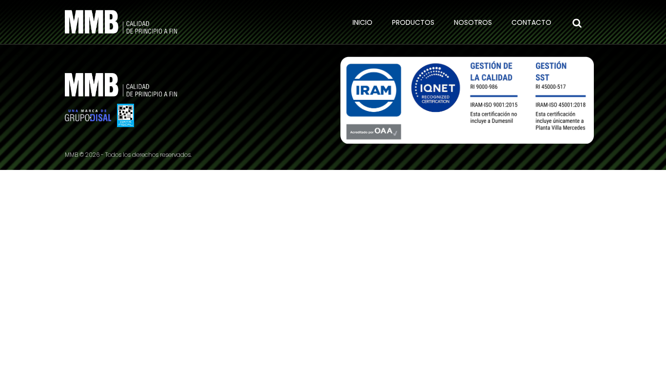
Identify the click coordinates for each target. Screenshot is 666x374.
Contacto (531, 22)
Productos (413, 22)
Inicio (362, 22)
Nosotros (473, 22)
